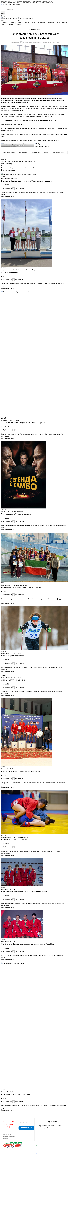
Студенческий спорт (22, 837)
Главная (3, 1183)
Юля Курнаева (27, 42)
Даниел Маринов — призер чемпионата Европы (51, 1156)
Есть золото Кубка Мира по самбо (15, 1094)
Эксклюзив (19, 511)
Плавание (10, 178)
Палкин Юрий (36, 152)
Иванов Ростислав (9, 152)
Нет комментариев (49, 1151)
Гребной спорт (20, 270)
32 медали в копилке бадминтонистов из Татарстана (23, 422)
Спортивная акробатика (19, 585)
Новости (32, 29)
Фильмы (13, 511)
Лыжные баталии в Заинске (13, 680)
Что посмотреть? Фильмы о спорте (16, 514)
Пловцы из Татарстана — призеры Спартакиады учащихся (26, 181)
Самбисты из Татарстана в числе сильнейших (21, 771)
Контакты (4, 1189)
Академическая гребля (8, 270)
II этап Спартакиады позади (13, 656)
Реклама (4, 1196)
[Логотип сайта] (10, 4)
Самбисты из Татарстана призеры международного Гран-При (27, 944)
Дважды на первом (9, 272)
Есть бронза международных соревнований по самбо (24, 892)
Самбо (37, 29)
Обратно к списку (6, 163)
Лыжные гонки (5, 653)
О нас (3, 1192)
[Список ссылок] (17, 1158)
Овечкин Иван (23, 152)
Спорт (16, 178)
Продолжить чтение (7, 196)
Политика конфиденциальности (11, 1199)
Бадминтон (4, 420)
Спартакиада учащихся (59, 152)
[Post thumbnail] (47, 1145)
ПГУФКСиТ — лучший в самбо (14, 840)
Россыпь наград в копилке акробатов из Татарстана (23, 587)
